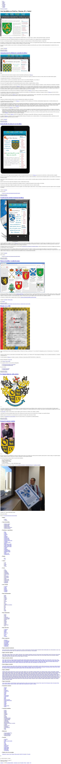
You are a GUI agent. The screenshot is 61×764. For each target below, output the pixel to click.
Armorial (28, 762)
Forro (5, 569)
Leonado (5, 588)
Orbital (17, 650)
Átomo (8, 649)
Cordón (3, 674)
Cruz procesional (15, 672)
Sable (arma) (42, 674)
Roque (47, 677)
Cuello (43, 666)
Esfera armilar (31, 674)
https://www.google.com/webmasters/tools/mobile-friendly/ (11, 193)
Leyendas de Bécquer (5, 369)
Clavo (52, 673)
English (5, 519)
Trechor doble (6, 624)
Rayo (19, 650)
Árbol (3, 654)
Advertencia (15, 762)
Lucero (57, 649)
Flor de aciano (39, 654)
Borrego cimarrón (32, 659)
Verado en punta (6, 580)
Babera (5, 706)
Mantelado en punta (7, 551)
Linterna (52, 675)
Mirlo (42, 661)
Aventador (57, 671)
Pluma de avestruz (10, 667)
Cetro (45, 673)
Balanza (22, 672)
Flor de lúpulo (58, 654)
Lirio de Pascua (19, 655)
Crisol (54, 673)
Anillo (22, 671)
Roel (5, 635)
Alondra (12, 659)
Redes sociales (10, 299)
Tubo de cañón (32, 673)
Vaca (42, 662)
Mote (5, 698)
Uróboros (34, 683)
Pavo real (56, 661)
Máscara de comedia (11, 676)
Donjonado (20, 674)
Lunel (57, 675)
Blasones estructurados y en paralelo (9, 723)
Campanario (25, 673)
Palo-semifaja (6, 643)
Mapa (5, 728)
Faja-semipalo (6, 642)
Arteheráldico (3, 1)
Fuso (5, 633)
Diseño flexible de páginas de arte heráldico (11, 123)
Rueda (16, 678)
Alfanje (6, 671)
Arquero (49, 671)
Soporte (5, 701)
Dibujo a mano (6, 745)
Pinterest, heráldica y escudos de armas (10, 261)
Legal (19, 762)
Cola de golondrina (35, 666)
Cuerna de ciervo (46, 666)
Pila (4, 608)
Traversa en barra (6, 618)
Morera (38, 655)
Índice (25, 762)
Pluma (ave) (6, 667)
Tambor (36, 678)
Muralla (36, 676)
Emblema (5, 717)
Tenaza (5, 623)
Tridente (57, 678)
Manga (59, 675)
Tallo (23, 667)
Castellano (5, 520)
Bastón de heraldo (10, 672)
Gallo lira (44, 660)
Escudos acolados (7, 725)
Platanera (57, 655)
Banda (5, 595)
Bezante (5, 631)
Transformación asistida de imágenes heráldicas (12, 197)
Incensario (3, 675)
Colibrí (5, 660)
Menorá (22, 676)
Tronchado (5, 534)
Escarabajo (18, 660)
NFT (5, 741)
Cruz (5, 600)
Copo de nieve (19, 649)
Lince (29, 661)
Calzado (5, 548)
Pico (3, 667)
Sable (5, 565)
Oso (49, 661)
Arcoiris (5, 649)
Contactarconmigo (3, 7)
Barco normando (35, 672)
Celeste (5, 587)
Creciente (23, 649)
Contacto (7, 754)
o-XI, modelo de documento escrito (7, 365)
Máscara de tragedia (18, 676)
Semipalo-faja (6, 646)
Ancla (20, 671)
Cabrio (5, 597)
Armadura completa (36, 671)
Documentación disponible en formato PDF (8, 364)
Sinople (5, 564)
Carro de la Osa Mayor (13, 649)
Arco (27, 671)
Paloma (51, 661)
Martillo (3, 676)
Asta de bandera (53, 671)
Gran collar (6, 690)
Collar (5, 689)
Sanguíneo (5, 590)
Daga (12, 674)
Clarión (49, 673)
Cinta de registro (43, 675)
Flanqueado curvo (7, 554)
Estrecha (5, 619)
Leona (11, 661)
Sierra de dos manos (25, 678)
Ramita (17, 667)
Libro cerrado (39, 675)
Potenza (32, 677)
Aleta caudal (4, 666)
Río (25, 650)
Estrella (42, 649)
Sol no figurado (34, 650)
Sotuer (5, 610)
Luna (59, 649)
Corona (5, 691)
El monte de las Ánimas (5, 368)
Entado (5, 552)
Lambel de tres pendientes (8, 604)
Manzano (35, 655)
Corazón (40, 666)
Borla (5, 694)
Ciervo (58, 659)
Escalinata (24, 674)
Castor (53, 659)
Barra (5, 596)
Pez (14, 662)
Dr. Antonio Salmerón (10, 762)
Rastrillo (13, 678)
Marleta (40, 661)
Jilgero (6, 661)
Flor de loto (53, 654)
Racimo (26, 656)
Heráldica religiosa (7, 526)
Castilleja (16, 654)
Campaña (5, 598)
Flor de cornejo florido (44, 654)
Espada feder (38, 674)
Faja (4, 602)
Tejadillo (43, 678)
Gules (5, 562)
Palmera (45, 655)
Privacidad (22, 762)
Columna (56, 673)
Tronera (36, 673)
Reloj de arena (43, 677)
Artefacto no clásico (44, 671)
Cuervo (10, 660)
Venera (37, 667)
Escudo (5, 710)
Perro (13, 662)
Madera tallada (6, 748)
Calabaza (11, 654)
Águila (5, 659)
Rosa (9, 656)
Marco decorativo (6, 722)
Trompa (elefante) (29, 667)
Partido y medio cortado (7, 544)
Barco (27, 672)
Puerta (37, 677)
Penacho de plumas (7, 699)
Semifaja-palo (6, 645)
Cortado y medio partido (8, 545)
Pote (30, 677)
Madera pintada (6, 747)
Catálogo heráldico (7, 719)
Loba (34, 661)
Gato (51, 660)
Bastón (5, 614)
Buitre (38, 659)
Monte (5, 650)
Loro (38, 661)
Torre (55, 678)
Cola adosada (25, 666)
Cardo (14, 654)
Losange (5, 634)
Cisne (3, 660)
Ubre (35, 667)
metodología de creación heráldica (10, 416)
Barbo (22, 659)
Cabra (45, 659)
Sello (5, 715)
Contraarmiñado (6, 574)
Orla (5, 605)
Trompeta (3, 679)
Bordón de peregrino (55, 672)
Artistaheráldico (3, 3)
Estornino (22, 660)
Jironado (5, 543)
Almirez (30, 676)
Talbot (29, 662)
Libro (31, 675)
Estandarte (5, 713)
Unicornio (30, 683)
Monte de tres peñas (9, 650)
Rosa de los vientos (51, 677)
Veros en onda (6, 576)
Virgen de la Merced (7, 683)
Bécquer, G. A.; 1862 (5, 305)
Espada (34, 674)
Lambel (5, 603)
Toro (38, 662)
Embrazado (6, 549)
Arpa (40, 671)
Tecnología (5, 48)
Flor (35, 654)
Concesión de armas (7, 718)
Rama (15, 667)
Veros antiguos (6, 575)
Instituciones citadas (7, 735)
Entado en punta (6, 553)
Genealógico (6, 726)
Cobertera (19, 666)
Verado (5, 578)
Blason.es (11, 37)
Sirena (18, 683)
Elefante (15, 660)
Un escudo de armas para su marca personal (10, 515)
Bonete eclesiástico (49, 672)
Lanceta (27, 675)
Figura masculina (31, 660)
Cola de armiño (29, 666)
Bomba (44, 672)
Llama (32, 661)
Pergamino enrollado (53, 674)
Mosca (47, 661)
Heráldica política (6, 524)
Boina (42, 672)
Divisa (5, 692)
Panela (48, 655)
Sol (26, 650)
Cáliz (14, 673)
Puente (35, 677)
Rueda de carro (19, 678)
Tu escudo (28, 754)
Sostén (5, 702)
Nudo (41, 676)
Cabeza (16, 666)
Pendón (5, 712)
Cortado (5, 533)
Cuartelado (5, 541)
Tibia (25, 667)
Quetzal (20, 662)
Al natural (5, 591)
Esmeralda (39, 649)
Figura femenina (26, 660)
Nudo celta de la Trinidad (46, 676)
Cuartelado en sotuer (7, 542)
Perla (5, 607)
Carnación (5, 586)
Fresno (3, 655)
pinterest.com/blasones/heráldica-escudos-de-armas (28, 297)
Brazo (14, 666)
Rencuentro (20, 667)
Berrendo (25, 659)
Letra (29, 675)
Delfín (13, 660)
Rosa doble (12, 656)
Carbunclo (39, 673)
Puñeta (40, 677)
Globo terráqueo (53, 649)
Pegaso (12, 683)
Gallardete (5, 714)
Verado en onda (6, 579)
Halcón (56, 660)
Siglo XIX (21, 754)
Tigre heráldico (35, 662)
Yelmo (5, 704)
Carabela (39, 672)
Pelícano (3, 662)
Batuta (20, 672)
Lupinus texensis (25, 655)
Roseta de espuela (7, 678)
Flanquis (5, 621)
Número (38, 676)
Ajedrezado (6, 629)
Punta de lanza (23, 675)
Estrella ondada (46, 649)
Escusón (5, 601)
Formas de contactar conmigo (7, 421)
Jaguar (3, 661)
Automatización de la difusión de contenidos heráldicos (13, 53)
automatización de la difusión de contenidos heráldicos (30, 246)
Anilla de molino (16, 677)
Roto (11, 678)
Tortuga (40, 662)
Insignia (5, 711)
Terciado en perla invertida (8, 540)
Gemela (5, 622)
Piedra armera (6, 749)
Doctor (10, 754)
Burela (5, 615)
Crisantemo (26, 654)
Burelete (5, 687)
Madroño (29, 655)
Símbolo (30, 678)
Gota (49, 649)
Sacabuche (33, 678)
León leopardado (25, 661)
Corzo (8, 660)
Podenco (17, 662)
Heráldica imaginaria (7, 528)
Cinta (47, 673)
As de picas (17, 671)
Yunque (11, 679)
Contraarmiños (6, 573)
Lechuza (8, 661)
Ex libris (5, 716)
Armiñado (5, 571)
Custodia (19, 673)
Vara (5, 625)
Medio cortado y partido (7, 546)
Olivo (41, 655)
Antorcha (24, 671)
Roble (7, 656)
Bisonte (28, 659)
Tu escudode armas (3, 5)
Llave (55, 675)
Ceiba (24, 654)
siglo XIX (10, 359)
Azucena (15, 655)
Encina (34, 654)
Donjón (17, 674)
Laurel (11, 655)
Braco (36, 659)
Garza (49, 660)
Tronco (33, 667)
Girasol (6, 655)
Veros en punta (6, 577)
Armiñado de (6, 572)
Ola (15, 650)
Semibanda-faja (6, 644)
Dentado (14, 674)
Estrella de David (46, 674)
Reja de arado (13, 671)
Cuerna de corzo (51, 666)
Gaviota (53, 660)
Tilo (15, 656)
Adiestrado (5, 536)
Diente (56, 666)
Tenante (5, 703)
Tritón (23, 683)
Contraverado (6, 581)
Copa (16, 673)
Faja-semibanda (6, 641)
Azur (5, 563)
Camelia (8, 654)
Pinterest (3, 301)
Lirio (13, 655)
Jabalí (58, 660)
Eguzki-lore (30, 654)
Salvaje (24, 662)
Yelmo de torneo (6, 705)
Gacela (39, 660)
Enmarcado (6, 746)
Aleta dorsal (8, 666)
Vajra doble (7, 679)
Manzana (32, 655)
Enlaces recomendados (7, 734)
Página (48, 675)
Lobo (36, 661)
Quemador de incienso (9, 675)
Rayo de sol (22, 650)
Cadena (9, 673)
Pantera (54, 661)
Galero (5, 693)
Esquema (5, 724)
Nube (13, 650)
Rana (22, 662)
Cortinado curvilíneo (7, 550)
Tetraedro (52, 678)
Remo (30, 672)
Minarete (33, 676)
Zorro (45, 662)
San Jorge (14, 683)
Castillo (42, 673)
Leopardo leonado (18, 661)
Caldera (12, 673)
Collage (5, 744)
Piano (7, 677)
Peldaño (27, 674)
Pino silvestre (53, 655)
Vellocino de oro (26, 683)
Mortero (25, 676)
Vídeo (5, 743)
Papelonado (6, 582)
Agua (3, 649)
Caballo (43, 659)
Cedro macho (20, 654)
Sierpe (27, 662)
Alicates (9, 671)
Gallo (41, 660)
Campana (22, 673)
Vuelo (40, 667)
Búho (41, 659)
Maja (27, 676)
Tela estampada (6, 750)
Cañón (29, 673)
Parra (50, 655)
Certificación (6, 720)
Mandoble (6, 676)
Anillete (5, 630)
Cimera (5, 688)
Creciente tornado (27, 649)
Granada (8, 655)
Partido (5, 532)
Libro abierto (34, 675)
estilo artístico (3, 411)
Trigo (17, 656)
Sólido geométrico (47, 678)
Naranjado (5, 589)
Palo (5, 606)
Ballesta (25, 672)
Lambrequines (6, 696)
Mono (45, 661)
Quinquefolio (4, 656)
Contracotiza (6, 617)
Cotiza (5, 616)
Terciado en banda (7, 539)
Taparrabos (39, 678)
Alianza (11, 666)
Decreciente (32, 649)
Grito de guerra (6, 695)
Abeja (3, 659)
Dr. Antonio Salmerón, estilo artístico (9, 374)
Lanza (20, 675)
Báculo (6, 672)
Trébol (19, 656)
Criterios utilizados (7, 733)
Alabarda (3, 671)
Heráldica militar (6, 525)
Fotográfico (6, 739)
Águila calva (9, 659)
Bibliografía (4, 754)
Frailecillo (36, 660)
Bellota (5, 654)
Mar (2, 650)
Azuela (3, 672)
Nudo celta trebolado (53, 676)
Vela (31, 672)
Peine (5, 677)
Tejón (31, 662)
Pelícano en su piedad (8, 662)
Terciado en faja (6, 538)
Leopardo (13, 661)
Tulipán (21, 656)
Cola (22, 666)
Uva (23, 656)
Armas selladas (6, 721)
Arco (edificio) (30, 671)
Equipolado (6, 632)
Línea (50, 675)
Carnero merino (49, 659)
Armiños (5, 570)
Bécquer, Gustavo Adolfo (6, 361)
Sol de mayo (29, 650)
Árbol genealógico (7, 727)
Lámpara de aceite (15, 675)
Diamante (36, 649)
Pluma (28, 677)
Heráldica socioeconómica (8, 527)
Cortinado (5, 547)
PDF (5, 742)
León (22, 661)
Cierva (55, 659)
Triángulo (5, 636)
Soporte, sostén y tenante (8, 700)
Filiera (5, 620)
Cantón (5, 599)
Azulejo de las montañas (17, 659)
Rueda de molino (21, 677)
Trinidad (20, 683)
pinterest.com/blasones (19, 293)
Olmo (43, 655)
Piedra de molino (11, 677)
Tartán (5, 729)
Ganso (47, 660)
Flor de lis (50, 654)
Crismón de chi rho (8, 674)
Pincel (26, 677)
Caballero (6, 673)
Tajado (5, 535)
